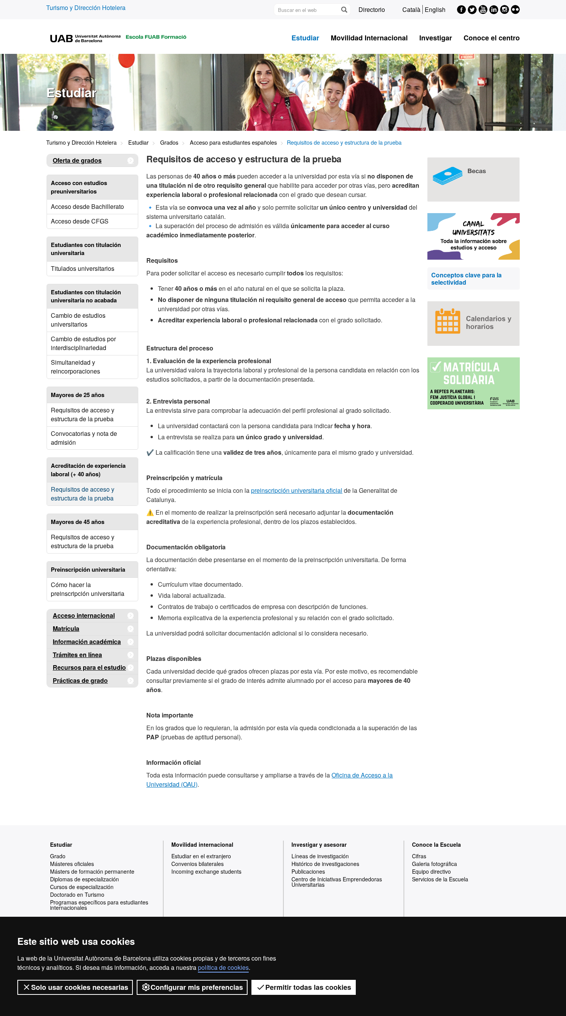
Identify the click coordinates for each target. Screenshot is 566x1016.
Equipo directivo (431, 871)
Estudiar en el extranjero (201, 856)
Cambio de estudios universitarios (78, 320)
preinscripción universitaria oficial (296, 490)
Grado (57, 856)
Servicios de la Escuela (440, 879)
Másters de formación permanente (92, 871)
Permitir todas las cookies (308, 987)
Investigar (435, 37)
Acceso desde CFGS (80, 221)
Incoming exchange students (206, 871)
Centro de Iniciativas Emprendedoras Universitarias (336, 881)
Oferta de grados (77, 160)
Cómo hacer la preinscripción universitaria (87, 589)
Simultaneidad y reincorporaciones (75, 366)
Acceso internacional (84, 615)
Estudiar (305, 37)
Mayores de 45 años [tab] (77, 521)
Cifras (419, 856)
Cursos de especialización (82, 887)
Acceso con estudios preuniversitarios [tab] (79, 187)
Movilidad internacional (202, 844)
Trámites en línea (77, 654)
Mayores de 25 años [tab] (77, 394)
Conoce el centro (492, 37)
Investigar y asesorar (319, 844)
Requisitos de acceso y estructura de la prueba (82, 414)
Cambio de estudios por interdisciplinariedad (83, 343)
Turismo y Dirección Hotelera (86, 7)
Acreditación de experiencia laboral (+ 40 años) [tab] (88, 469)
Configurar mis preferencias (197, 987)
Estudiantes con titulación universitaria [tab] (86, 248)
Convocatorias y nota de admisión (84, 438)
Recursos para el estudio (89, 667)
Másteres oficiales (72, 864)
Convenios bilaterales (197, 864)
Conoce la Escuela (436, 844)
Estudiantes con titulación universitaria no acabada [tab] (86, 296)
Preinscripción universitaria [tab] (88, 569)
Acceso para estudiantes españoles (233, 142)
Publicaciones (308, 871)
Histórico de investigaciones (325, 864)
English (435, 9)
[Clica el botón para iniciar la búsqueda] (343, 9)
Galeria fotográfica (434, 864)
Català (411, 9)
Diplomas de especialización (84, 879)
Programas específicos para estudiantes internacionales (99, 904)
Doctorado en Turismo (77, 894)
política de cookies (223, 967)
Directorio (371, 9)
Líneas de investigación (320, 856)
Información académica (87, 641)
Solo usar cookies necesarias (79, 987)
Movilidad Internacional (369, 37)
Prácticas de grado (80, 680)
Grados (169, 142)
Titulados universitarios (82, 268)
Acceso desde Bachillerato (87, 206)
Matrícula (66, 628)
